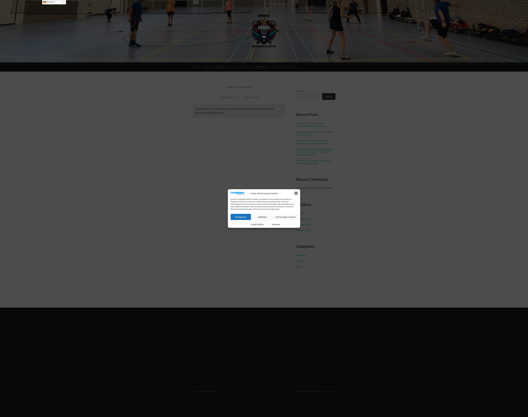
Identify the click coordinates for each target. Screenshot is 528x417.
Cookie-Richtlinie (257, 224)
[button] (296, 193)
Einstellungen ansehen (286, 217)
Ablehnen (262, 217)
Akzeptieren (240, 217)
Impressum (276, 224)
